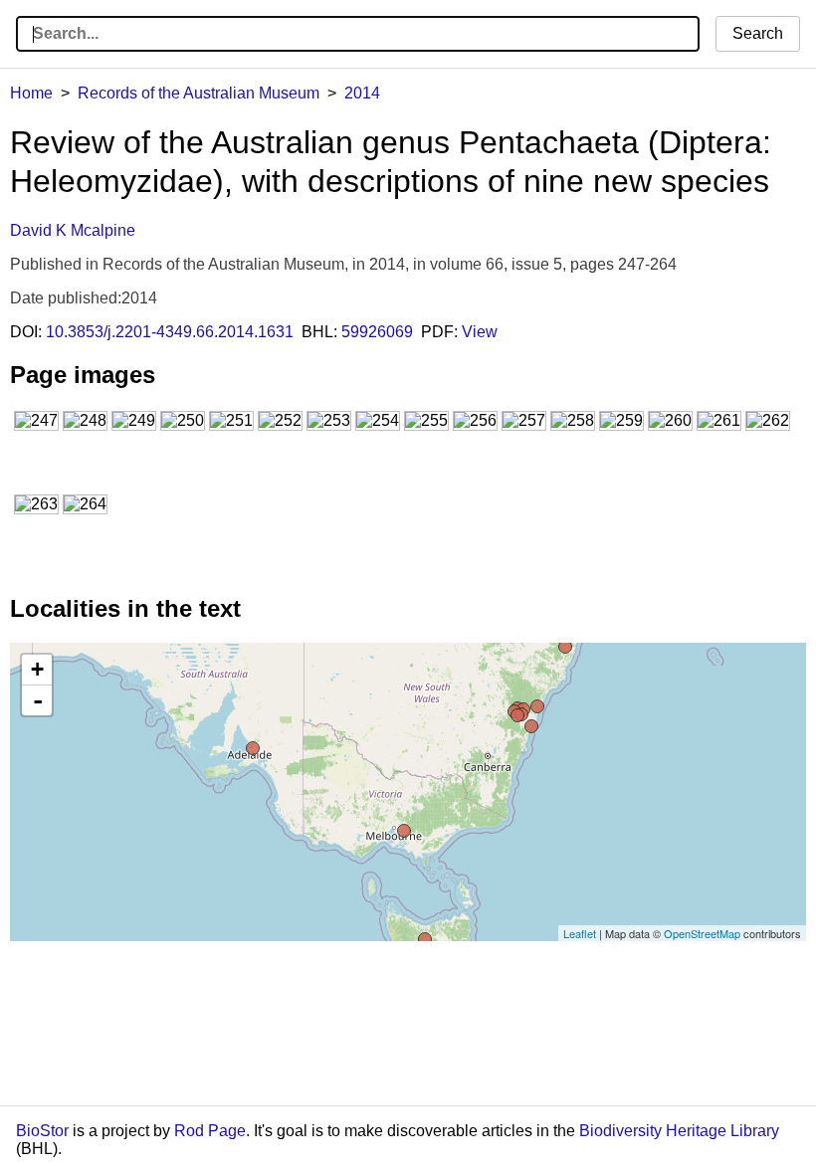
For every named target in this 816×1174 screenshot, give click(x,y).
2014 (362, 93)
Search (757, 33)
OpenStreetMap (702, 933)
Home (31, 93)
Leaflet (579, 933)
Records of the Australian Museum (198, 93)
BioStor (42, 1130)
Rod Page (210, 1130)
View (480, 331)
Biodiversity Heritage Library (679, 1130)
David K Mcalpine (72, 230)
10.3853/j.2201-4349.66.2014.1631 (170, 331)
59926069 (377, 331)
